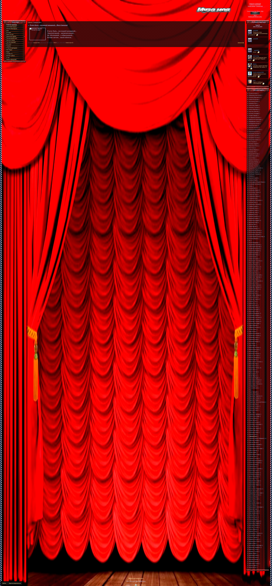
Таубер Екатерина (254, 490)
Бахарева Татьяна (254, 137)
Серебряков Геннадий (255, 444)
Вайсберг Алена (253, 164)
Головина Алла (253, 198)
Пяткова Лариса (253, 418)
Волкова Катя (252, 188)
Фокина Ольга (252, 515)
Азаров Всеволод (253, 99)
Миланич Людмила (254, 357)
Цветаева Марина (254, 525)
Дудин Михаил (253, 226)
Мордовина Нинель (254, 367)
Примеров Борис (253, 410)
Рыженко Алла (253, 434)
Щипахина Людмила (254, 547)
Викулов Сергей (253, 178)
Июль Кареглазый (253, 262)
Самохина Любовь (254, 440)
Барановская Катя (254, 131)
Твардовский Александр (255, 492)
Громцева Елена (253, 208)
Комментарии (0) (69, 42)
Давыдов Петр (253, 214)
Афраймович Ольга (254, 121)
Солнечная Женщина (254, 462)
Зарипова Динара (253, 252)
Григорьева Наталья (254, 204)
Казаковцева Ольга (254, 266)
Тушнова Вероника (254, 503)
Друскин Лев (252, 224)
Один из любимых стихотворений (258, 82)
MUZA (55, 42)
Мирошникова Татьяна (255, 361)
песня (254, 52)
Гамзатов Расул (253, 194)
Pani (250, 390)
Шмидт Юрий (252, 553)
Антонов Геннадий (254, 113)
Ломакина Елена (253, 339)
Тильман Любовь (253, 497)
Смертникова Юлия (254, 454)
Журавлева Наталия (254, 244)
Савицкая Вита (36, 42)
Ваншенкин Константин (255, 168)
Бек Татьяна (252, 141)
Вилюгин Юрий (253, 180)
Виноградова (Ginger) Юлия (256, 182)
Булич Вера (252, 157)
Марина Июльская (254, 349)
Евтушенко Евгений (254, 234)
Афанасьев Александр (255, 119)
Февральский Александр (255, 507)
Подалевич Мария (254, 400)
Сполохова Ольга (253, 470)
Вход (255, 15)
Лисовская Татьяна (254, 335)
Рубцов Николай (253, 430)
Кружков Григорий (253, 309)
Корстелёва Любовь (254, 295)
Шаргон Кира (252, 543)
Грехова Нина (252, 202)
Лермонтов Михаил (254, 333)
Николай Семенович (254, 381)
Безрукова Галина (254, 139)
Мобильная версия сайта (255, 16)
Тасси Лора (252, 486)
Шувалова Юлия (253, 555)
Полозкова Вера (253, 404)
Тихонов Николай (253, 499)
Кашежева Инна (253, 273)
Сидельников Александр (255, 448)
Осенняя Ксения (253, 388)
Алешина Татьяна (254, 107)
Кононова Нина (253, 293)
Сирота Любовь (253, 450)
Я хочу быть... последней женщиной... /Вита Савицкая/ (49, 25)
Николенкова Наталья (255, 384)
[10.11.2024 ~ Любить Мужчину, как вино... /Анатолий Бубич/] (253, 40)
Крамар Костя (252, 303)
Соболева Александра (255, 460)
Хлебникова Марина (254, 521)
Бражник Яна (252, 151)
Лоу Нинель (252, 343)
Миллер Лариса (253, 359)
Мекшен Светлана (254, 355)
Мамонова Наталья (254, 347)
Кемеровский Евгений (255, 275)
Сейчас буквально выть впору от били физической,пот (257, 75)
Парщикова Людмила (254, 396)
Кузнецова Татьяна (254, 319)
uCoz (133, 585)
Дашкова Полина (253, 218)
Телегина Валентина (254, 495)
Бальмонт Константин (255, 129)
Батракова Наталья (254, 133)
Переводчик (259, 6)
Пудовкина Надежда (254, 414)
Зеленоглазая (252, 256)
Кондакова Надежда (254, 287)
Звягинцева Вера (253, 254)
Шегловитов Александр (255, 545)
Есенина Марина (253, 238)
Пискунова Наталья (254, 398)
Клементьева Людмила (255, 281)
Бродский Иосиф (253, 153)
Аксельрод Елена (253, 101)
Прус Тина (252, 412)
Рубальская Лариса (254, 428)
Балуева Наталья (253, 127)
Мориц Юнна (252, 369)
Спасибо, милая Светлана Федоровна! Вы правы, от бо (257, 67)
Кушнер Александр (254, 323)
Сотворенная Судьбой (255, 468)
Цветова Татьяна (253, 527)
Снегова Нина (252, 456)
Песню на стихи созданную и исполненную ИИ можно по (257, 33)
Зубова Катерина (253, 258)
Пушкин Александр (254, 416)
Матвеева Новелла (254, 353)
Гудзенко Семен (253, 210)
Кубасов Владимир (254, 313)
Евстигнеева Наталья (255, 232)
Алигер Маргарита (254, 109)
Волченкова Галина (254, 192)
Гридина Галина (253, 206)
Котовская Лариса (254, 299)
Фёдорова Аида (253, 509)
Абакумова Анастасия (255, 95)
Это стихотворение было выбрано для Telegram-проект (257, 59)
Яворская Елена (253, 557)
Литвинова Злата (253, 337)
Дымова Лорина (253, 228)
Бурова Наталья (253, 159)
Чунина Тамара (253, 537)
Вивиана (251, 176)
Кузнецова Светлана (254, 317)
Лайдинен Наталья (254, 327)
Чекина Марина (253, 529)
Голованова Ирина (254, 196)
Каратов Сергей (253, 270)
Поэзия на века (253, 93)
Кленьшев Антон (253, 283)
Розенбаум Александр (255, 424)
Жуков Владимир (253, 242)
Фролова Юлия (253, 517)
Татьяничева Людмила (255, 488)
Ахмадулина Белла (254, 123)
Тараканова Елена (254, 482)
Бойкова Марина (253, 149)
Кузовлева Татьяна (254, 321)
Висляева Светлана (254, 184)
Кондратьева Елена (254, 289)
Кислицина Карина (254, 279)
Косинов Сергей (253, 297)
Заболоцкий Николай (254, 246)
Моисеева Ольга (253, 365)
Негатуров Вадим (253, 377)
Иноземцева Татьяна (254, 260)
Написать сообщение (255, 3)
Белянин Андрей (253, 143)
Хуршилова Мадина (254, 523)
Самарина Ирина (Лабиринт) (256, 438)
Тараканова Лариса (254, 484)
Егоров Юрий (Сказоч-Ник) (256, 236)
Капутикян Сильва (254, 268)
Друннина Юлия (253, 222)
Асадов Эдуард (253, 115)
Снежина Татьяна (253, 458)
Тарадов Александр (254, 480)
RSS (262, 11)
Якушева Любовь (253, 559)
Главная (30, 22)
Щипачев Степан (253, 549)
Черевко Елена (253, 531)
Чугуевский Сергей (254, 535)
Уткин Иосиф (252, 505)
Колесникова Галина (254, 285)
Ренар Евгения (253, 420)
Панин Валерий (253, 392)
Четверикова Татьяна (255, 533)
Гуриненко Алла (253, 212)
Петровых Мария (253, 408)
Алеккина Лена (253, 103)
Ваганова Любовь (253, 162)
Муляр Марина (253, 375)
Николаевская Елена (254, 379)
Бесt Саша (252, 147)
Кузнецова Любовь (254, 315)
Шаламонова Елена (254, 541)
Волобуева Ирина (253, 190)
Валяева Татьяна (253, 166)
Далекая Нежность (254, 216)
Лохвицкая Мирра (253, 341)
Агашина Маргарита (254, 97)
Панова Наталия (253, 394)
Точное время (251, 6)
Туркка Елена (252, 501)
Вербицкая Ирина (253, 172)
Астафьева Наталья (254, 117)
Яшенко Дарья (253, 565)
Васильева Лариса (254, 170)
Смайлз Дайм (252, 452)
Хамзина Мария (253, 519)
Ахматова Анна (253, 125)
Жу (250, 240)
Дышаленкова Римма (254, 230)
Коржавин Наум (253, 291)
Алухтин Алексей (253, 111)
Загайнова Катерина (254, 248)
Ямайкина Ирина (253, 561)
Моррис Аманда (253, 371)
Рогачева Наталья (254, 422)
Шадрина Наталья (254, 539)
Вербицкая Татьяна (254, 174)
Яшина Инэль (252, 567)
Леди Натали (252, 331)
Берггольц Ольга (253, 145)
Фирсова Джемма (253, 513)
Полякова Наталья (254, 406)
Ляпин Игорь (252, 345)
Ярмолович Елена (254, 563)
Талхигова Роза (253, 478)
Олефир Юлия (253, 386)
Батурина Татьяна (254, 135)
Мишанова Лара (253, 363)
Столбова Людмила (254, 474)
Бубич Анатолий (253, 155)
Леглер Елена (252, 329)
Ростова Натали (253, 426)
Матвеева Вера (253, 351)
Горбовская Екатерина (255, 200)
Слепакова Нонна (253, 446)
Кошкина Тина (252, 301)
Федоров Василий (253, 511)
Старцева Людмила (254, 472)
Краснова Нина (253, 305)
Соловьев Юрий (253, 464)
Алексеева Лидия (253, 105)
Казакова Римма (253, 264)
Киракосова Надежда (254, 277)
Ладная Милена (253, 325)
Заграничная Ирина (254, 250)
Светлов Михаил (253, 442)
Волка (250, 186)
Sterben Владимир (254, 476)
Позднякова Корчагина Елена (257, 402)
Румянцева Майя (253, 432)
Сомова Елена (253, 466)
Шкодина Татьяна (253, 551)
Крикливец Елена (253, 307)
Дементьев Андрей (254, 220)
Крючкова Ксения (253, 311)
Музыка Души (252, 373)
